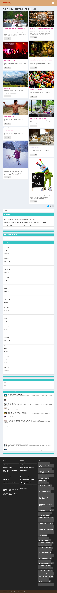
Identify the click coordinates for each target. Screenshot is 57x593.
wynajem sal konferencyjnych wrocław (45, 584)
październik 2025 (7, 261)
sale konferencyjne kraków (45, 552)
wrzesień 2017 (6, 343)
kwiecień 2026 (6, 253)
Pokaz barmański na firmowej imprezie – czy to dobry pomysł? (41, 29)
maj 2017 (5, 354)
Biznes (42, 148)
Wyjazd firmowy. (6, 479)
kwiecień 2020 (6, 304)
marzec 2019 (6, 313)
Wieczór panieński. (9, 116)
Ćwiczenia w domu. (11, 449)
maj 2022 (5, 283)
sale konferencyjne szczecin (45, 558)
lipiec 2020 (6, 302)
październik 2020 (7, 299)
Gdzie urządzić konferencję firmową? (27, 462)
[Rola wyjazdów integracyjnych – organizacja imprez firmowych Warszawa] (41, 49)
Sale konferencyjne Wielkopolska (46, 563)
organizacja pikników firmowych (46, 529)
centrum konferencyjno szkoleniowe (44, 472)
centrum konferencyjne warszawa (44, 466)
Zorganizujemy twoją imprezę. (38, 118)
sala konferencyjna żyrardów (45, 550)
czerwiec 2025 (6, 264)
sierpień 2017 (6, 345)
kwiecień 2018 (6, 324)
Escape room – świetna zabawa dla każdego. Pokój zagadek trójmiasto (10, 494)
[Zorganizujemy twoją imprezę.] (41, 108)
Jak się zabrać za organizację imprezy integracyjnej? (10, 471)
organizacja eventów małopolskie (43, 501)
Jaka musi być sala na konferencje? (27, 479)
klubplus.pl (7, 32)
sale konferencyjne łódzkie (45, 565)
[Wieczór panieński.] (15, 107)
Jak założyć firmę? (11, 403)
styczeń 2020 (6, 307)
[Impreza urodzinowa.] (41, 175)
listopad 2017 (6, 337)
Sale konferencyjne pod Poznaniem (44, 555)
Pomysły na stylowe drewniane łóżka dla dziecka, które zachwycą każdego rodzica (24, 420)
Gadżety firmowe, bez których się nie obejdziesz (27, 473)
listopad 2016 (6, 370)
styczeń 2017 (6, 364)
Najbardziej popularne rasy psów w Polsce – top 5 (17, 412)
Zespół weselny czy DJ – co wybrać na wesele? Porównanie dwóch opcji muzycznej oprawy (10, 485)
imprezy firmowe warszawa (44, 491)
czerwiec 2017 (6, 351)
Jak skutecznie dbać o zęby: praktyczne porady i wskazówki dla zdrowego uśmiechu (20, 227)
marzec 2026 (6, 255)
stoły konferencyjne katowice (45, 568)
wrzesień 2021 (6, 291)
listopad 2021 (6, 288)
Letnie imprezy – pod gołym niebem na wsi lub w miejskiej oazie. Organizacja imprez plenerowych (14, 30)
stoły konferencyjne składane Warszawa (45, 574)
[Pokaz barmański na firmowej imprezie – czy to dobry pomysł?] (41, 19)
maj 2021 (5, 294)
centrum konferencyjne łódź (45, 468)
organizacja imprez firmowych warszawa (45, 505)
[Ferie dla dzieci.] (15, 154)
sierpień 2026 (6, 245)
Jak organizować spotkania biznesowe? (15, 394)
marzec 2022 (6, 285)
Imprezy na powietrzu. (36, 89)
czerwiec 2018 (6, 318)
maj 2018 (5, 321)
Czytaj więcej (7, 38)
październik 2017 (7, 340)
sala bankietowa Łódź (43, 537)
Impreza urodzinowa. (35, 194)
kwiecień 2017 (6, 356)
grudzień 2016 (6, 367)
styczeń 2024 (6, 274)
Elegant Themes (14, 591)
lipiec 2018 (6, 315)
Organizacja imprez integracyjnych (10, 482)
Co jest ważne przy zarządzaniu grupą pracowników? (18, 444)
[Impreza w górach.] (15, 79)
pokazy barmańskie (43, 535)
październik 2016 (7, 373)
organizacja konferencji (44, 515)
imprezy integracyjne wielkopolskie (43, 498)
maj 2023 (5, 280)
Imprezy (15, 32)
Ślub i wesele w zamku (9, 424)
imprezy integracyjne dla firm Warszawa (45, 494)
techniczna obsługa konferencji (46, 576)
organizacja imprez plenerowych (46, 510)
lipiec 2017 (6, 348)
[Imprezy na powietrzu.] (41, 79)
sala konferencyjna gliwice (44, 540)
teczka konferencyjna (43, 578)
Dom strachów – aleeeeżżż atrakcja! (10, 462)
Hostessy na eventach (9, 60)
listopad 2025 (6, 258)
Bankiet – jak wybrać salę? (12, 416)
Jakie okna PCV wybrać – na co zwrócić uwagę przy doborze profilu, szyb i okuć (19, 219)
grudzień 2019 (6, 310)
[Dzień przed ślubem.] (15, 127)
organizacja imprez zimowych (45, 512)
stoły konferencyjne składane (45, 570)
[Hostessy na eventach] (15, 50)
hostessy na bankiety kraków (45, 485)
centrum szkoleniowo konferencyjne (43, 475)
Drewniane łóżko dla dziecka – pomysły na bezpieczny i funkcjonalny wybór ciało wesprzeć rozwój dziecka (24, 216)
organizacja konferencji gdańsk (46, 523)
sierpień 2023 (6, 277)
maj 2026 (5, 250)
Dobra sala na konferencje (13, 408)
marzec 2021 (6, 296)
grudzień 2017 (6, 334)
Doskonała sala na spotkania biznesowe (28, 485)
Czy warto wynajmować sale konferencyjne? (25, 483)
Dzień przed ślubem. (9, 130)
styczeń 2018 (6, 332)
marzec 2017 (6, 359)
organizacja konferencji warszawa (44, 526)
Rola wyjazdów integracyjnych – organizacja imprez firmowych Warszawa (41, 59)
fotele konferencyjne (43, 483)
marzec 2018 (6, 326)
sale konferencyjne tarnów (45, 560)
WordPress (24, 591)
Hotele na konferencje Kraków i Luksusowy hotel (46, 488)
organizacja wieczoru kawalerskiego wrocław (44, 532)
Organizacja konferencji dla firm (46, 517)
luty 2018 (6, 329)
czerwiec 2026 (6, 247)
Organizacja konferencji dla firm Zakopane (46, 521)
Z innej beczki (6, 388)
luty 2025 (6, 266)
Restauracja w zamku (7, 476)
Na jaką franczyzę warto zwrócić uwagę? (28, 464)
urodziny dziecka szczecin (44, 581)
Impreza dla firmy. (35, 147)
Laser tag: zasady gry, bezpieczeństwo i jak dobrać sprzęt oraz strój (17, 225)
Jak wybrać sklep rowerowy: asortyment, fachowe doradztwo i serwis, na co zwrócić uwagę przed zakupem (25, 222)
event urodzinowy (43, 480)
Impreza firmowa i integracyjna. (13, 399)
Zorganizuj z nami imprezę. (8, 467)
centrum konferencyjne (44, 462)
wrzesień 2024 (6, 272)
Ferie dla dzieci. (8, 170)
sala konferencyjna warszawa (45, 545)
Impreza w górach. (9, 88)
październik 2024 (7, 269)
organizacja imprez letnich (44, 507)
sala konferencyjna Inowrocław (46, 542)
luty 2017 (6, 362)
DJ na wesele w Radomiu (44, 478)
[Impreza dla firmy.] (41, 137)
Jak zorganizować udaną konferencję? (27, 476)
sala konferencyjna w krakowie (45, 547)
